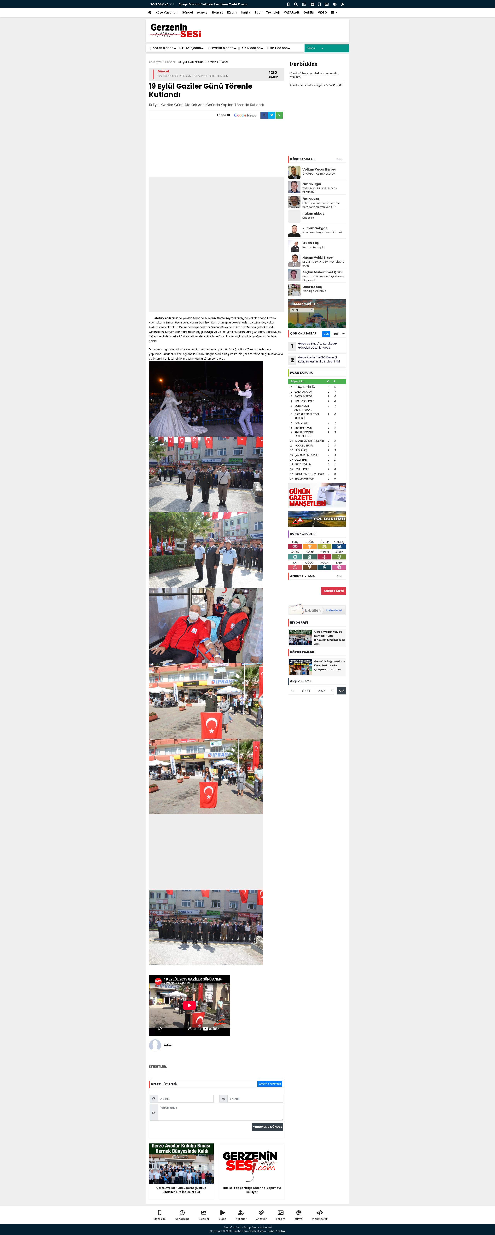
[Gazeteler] (326, 4)
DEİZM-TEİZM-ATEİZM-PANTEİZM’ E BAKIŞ (323, 263)
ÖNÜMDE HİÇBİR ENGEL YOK (318, 174)
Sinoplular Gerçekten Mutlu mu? (322, 232)
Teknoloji (273, 12)
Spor (258, 12)
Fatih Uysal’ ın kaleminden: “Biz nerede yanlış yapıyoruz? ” (321, 205)
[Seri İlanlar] (319, 4)
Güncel (187, 12)
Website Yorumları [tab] (270, 1083)
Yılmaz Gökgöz (314, 228)
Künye (298, 1219)
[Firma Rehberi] (312, 4)
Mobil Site (160, 1219)
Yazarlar (241, 1219)
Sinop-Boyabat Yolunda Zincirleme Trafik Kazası (213, 4)
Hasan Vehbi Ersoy (317, 257)
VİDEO (322, 12)
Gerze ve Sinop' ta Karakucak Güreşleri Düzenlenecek (314, 346)
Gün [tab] (326, 333)
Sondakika (182, 1219)
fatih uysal (311, 199)
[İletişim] (304, 4)
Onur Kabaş (312, 287)
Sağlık (245, 12)
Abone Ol (223, 115)
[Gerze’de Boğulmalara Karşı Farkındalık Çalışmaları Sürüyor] (300, 667)
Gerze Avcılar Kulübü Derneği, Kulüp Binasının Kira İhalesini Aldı (315, 360)
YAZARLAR (291, 12)
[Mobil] (288, 4)
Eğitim (232, 12)
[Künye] (334, 4)
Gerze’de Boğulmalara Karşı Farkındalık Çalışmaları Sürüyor (329, 665)
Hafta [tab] (335, 333)
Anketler (261, 1219)
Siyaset (217, 12)
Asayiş (202, 12)
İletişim (280, 1219)
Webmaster (319, 1219)
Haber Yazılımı (276, 1231)
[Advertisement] (216, 149)
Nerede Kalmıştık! (313, 247)
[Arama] (296, 4)
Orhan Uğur (311, 184)
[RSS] (342, 4)
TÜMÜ (339, 159)
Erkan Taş (310, 243)
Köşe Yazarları (167, 12)
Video (222, 1219)
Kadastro (308, 218)
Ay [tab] (343, 333)
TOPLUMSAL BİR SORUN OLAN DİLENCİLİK (319, 190)
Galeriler (203, 1219)
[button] (334, 12)
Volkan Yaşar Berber (319, 169)
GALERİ (308, 12)
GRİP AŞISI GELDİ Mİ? (314, 291)
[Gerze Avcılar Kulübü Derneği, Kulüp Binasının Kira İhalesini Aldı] (300, 637)
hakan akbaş (313, 213)
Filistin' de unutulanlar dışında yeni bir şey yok (323, 278)
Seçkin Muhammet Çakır (322, 272)
